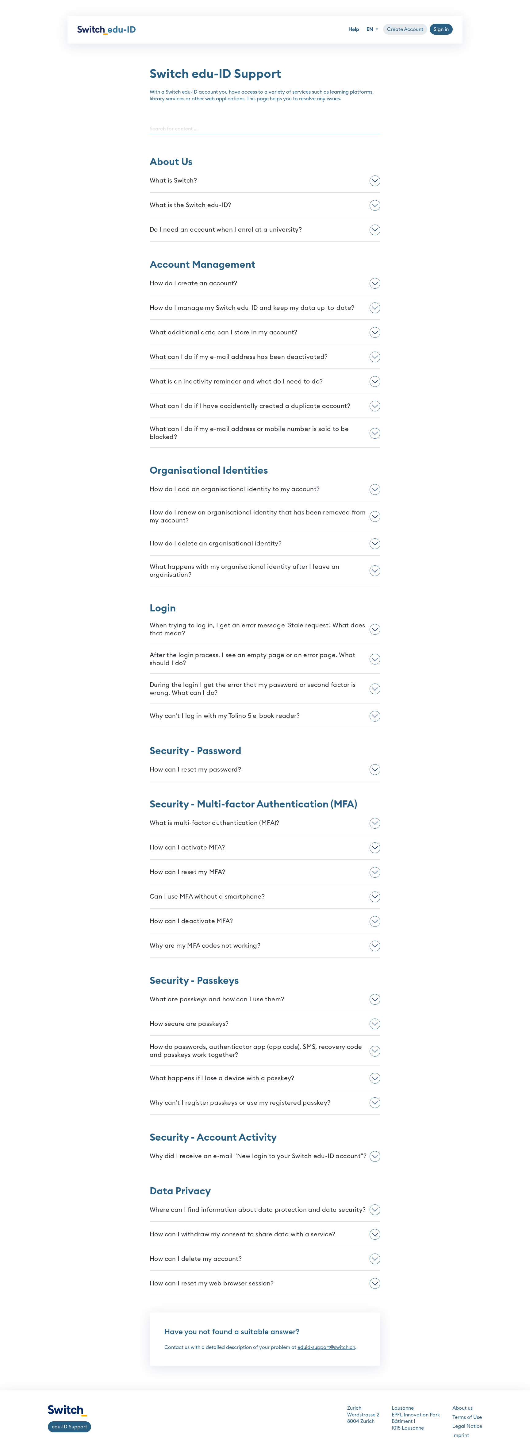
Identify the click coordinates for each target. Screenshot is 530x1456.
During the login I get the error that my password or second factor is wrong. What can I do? (253, 689)
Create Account (405, 29)
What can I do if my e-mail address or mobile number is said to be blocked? (249, 433)
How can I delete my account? (196, 1259)
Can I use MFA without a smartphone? (207, 897)
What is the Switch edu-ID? (190, 205)
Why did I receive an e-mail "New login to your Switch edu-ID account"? (258, 1156)
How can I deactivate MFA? (191, 921)
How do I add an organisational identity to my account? (235, 489)
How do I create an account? (193, 283)
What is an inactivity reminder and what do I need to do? (236, 382)
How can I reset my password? (195, 770)
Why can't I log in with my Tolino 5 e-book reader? (225, 716)
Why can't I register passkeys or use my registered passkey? (240, 1103)
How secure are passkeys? (189, 1024)
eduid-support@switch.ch (326, 1347)
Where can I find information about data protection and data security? (258, 1210)
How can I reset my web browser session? (212, 1284)
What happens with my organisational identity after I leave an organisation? (244, 571)
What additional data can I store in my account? (224, 332)
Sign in (441, 29)
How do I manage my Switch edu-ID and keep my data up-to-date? (252, 308)
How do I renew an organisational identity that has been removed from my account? (258, 517)
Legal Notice (467, 1426)
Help (353, 29)
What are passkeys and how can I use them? (217, 999)
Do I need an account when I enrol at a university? (226, 230)
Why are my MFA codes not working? (205, 946)
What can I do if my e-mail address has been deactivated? (239, 357)
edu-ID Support (69, 1426)
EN (370, 29)
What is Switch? (173, 181)
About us (462, 1408)
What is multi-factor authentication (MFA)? (214, 823)
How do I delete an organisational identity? (216, 544)
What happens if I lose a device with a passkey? (222, 1078)
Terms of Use (467, 1417)
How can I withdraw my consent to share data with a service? (243, 1234)
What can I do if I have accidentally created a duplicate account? (250, 406)
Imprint (460, 1435)
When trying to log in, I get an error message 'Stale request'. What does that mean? (257, 629)
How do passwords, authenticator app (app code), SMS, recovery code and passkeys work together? (256, 1051)
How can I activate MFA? (187, 848)
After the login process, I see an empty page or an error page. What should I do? (252, 659)
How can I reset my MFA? (187, 872)
